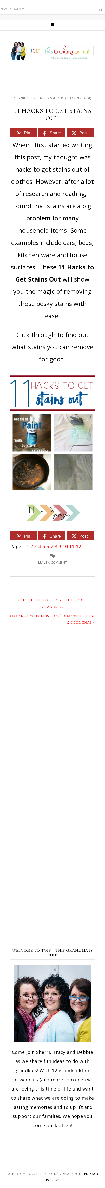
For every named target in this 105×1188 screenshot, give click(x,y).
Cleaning (21, 98)
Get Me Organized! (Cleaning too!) (62, 98)
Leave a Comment (52, 562)
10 (65, 546)
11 (71, 546)
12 (78, 546)
